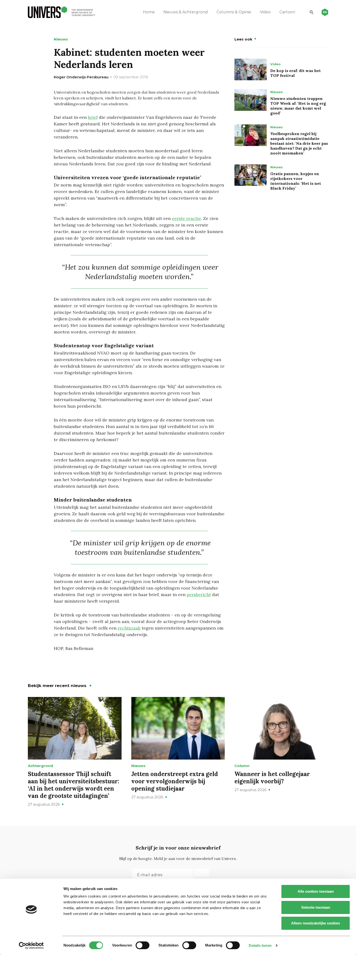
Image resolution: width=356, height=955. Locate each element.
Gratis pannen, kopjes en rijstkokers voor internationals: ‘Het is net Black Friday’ (295, 181)
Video (265, 12)
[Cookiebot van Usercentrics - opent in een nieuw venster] (31, 945)
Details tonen (260, 945)
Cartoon (287, 12)
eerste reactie (186, 218)
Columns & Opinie (234, 12)
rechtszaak (129, 628)
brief (93, 117)
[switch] (142, 945)
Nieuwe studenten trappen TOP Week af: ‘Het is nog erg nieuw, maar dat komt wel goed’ (298, 105)
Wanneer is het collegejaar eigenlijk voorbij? (272, 777)
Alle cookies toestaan (316, 891)
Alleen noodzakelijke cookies (315, 923)
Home (149, 12)
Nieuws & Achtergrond (185, 12)
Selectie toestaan (315, 907)
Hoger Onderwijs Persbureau (81, 77)
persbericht (199, 594)
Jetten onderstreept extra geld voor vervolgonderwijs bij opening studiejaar (174, 781)
